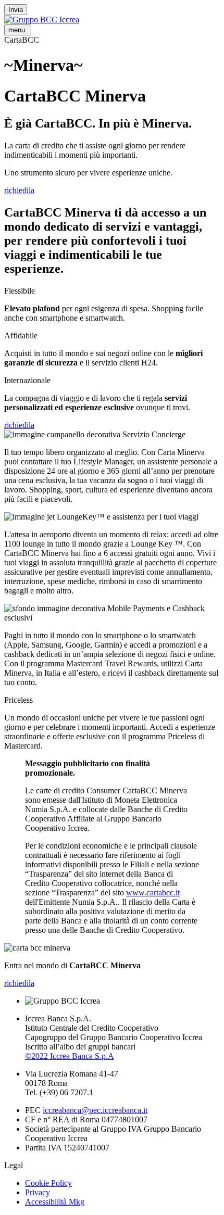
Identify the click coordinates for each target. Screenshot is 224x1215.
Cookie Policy (48, 1183)
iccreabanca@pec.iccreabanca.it (95, 1110)
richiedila (19, 190)
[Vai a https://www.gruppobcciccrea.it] (41, 19)
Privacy (37, 1192)
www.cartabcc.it (153, 892)
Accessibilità (54, 1201)
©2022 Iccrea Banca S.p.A (69, 1056)
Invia (15, 10)
